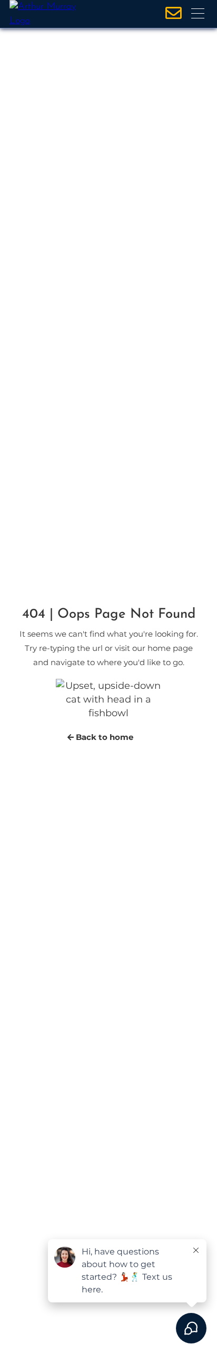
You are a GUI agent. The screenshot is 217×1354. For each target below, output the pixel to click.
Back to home (103, 737)
